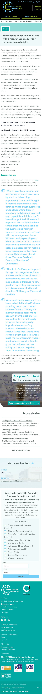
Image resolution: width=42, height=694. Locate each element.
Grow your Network (8, 649)
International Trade (16, 543)
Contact (25, 2)
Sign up (21, 576)
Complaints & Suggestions (9, 691)
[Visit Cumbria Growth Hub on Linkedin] (5, 620)
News (16, 21)
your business (11, 17)
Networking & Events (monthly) (20, 546)
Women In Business (15, 558)
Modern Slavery (24, 691)
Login (33, 2)
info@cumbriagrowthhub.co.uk (22, 657)
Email (5, 569)
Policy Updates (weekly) (17, 549)
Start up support (7, 628)
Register (38, 2)
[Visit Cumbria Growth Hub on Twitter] (9, 620)
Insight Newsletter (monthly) (19, 540)
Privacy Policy (5, 688)
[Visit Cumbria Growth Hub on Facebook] (2, 620)
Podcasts (4, 640)
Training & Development (17, 555)
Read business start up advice (21, 403)
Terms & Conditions (18, 688)
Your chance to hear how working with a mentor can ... (30, 21)
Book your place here (8, 175)
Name (5, 562)
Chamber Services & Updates (20, 531)
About (20, 2)
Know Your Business (8, 21)
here (36, 180)
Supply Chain (13, 552)
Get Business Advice (8, 630)
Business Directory (7, 647)
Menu (37, 7)
